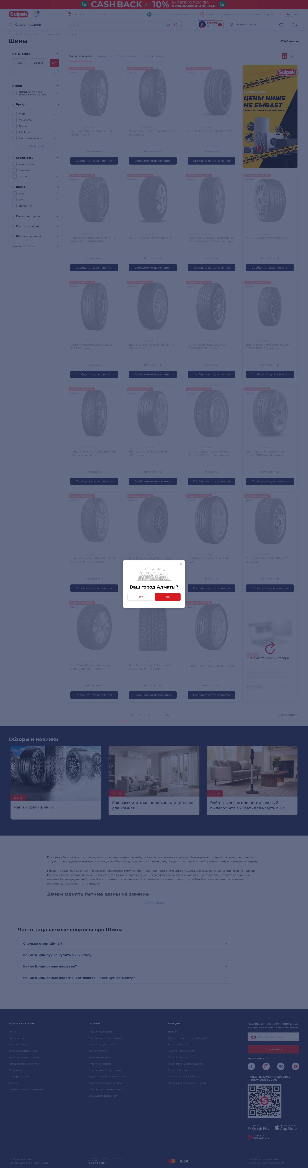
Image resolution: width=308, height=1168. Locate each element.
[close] (181, 564)
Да (168, 597)
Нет (140, 597)
